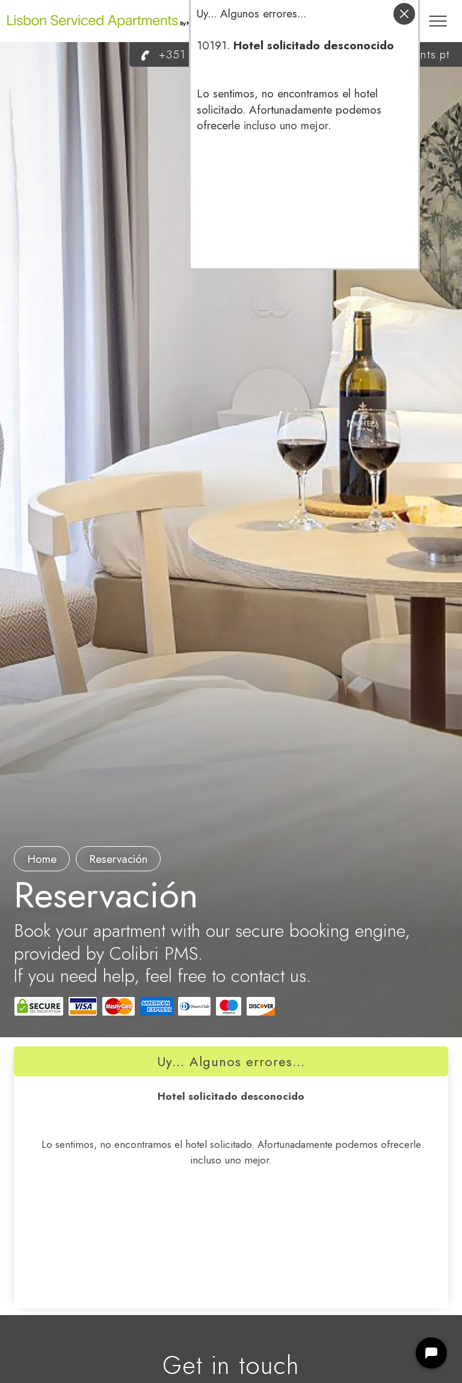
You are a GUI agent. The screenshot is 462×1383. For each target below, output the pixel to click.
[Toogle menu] (438, 15)
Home (42, 859)
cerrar (404, 14)
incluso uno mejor (286, 125)
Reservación (118, 859)
